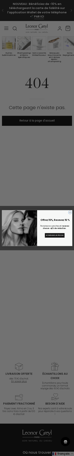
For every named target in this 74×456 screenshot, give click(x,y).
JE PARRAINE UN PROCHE (55, 235)
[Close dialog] (69, 212)
